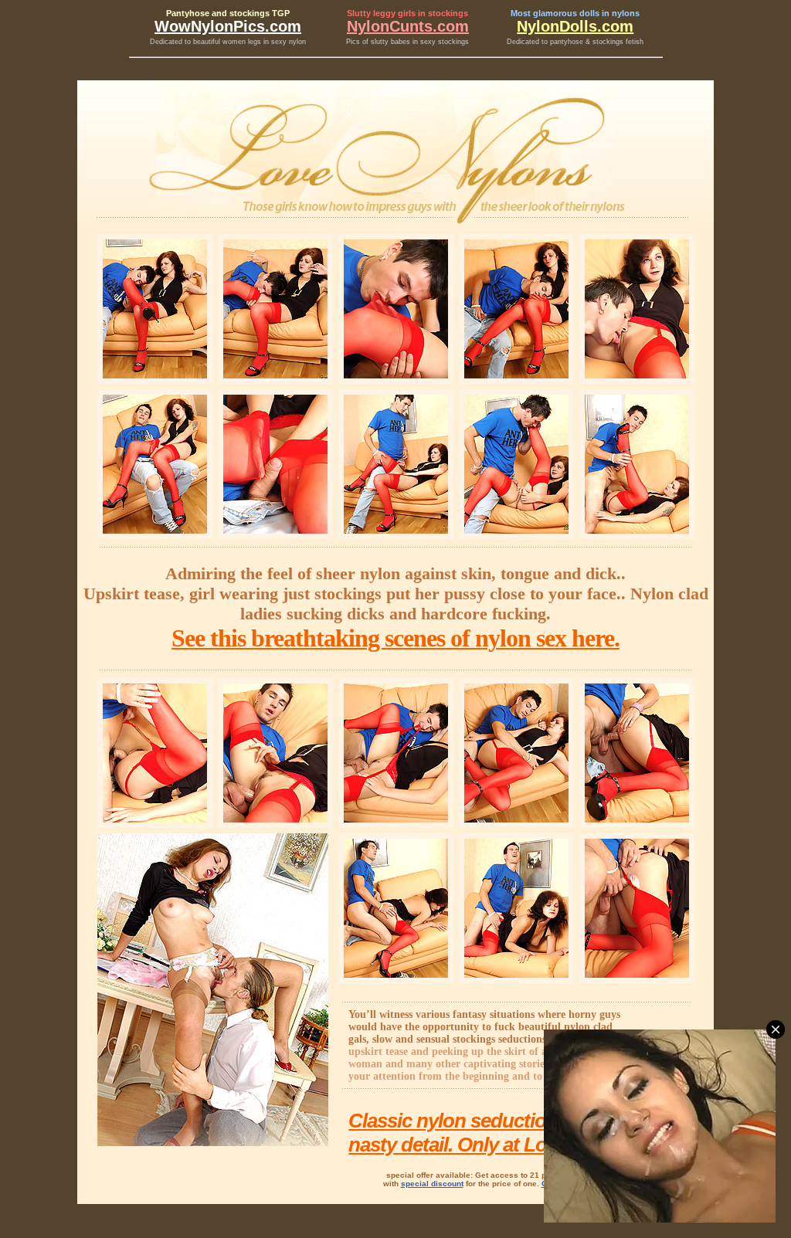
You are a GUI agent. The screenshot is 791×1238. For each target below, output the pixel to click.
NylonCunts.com (408, 26)
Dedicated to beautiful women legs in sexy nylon (228, 42)
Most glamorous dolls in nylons (575, 13)
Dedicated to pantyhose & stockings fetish (575, 42)
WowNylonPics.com (227, 26)
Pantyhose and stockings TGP (228, 13)
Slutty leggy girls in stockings (407, 13)
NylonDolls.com (575, 26)
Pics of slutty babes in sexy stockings (407, 42)
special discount (432, 1183)
